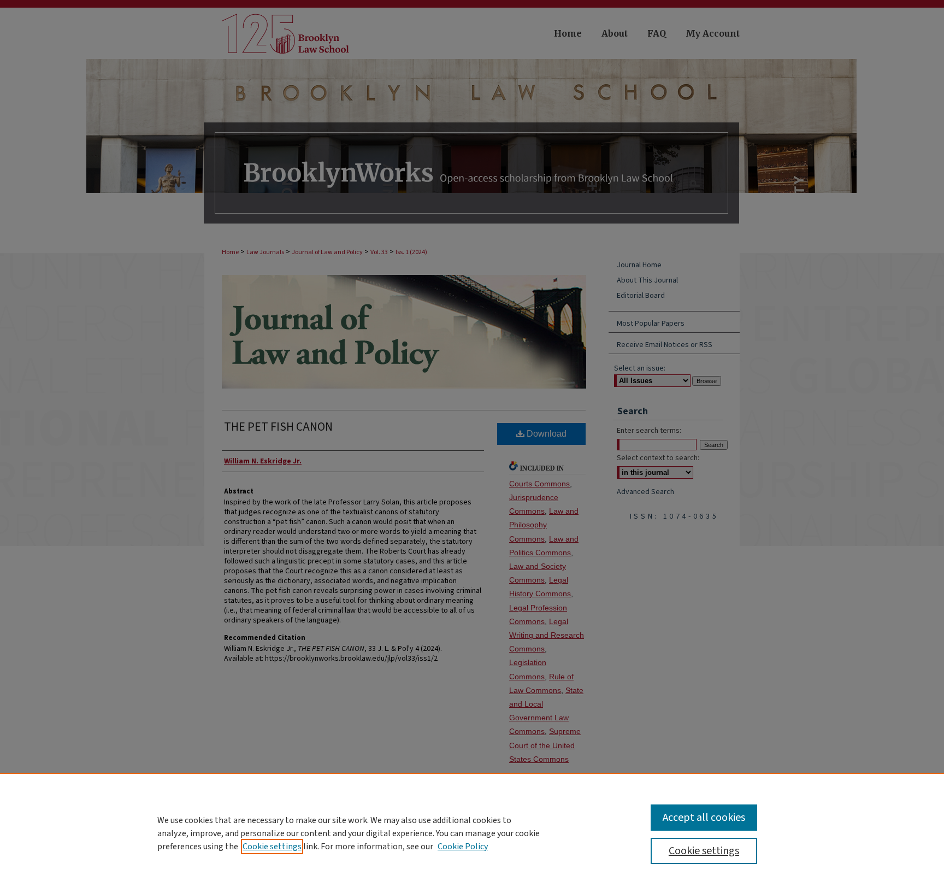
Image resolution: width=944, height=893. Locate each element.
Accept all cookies (704, 817)
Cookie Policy (463, 847)
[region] (472, 833)
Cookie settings (272, 847)
